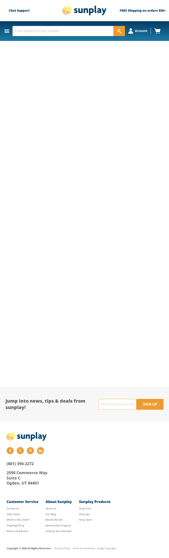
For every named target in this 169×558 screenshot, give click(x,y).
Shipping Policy (15, 525)
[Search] (119, 31)
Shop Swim (85, 519)
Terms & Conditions (83, 548)
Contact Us (13, 508)
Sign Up (150, 404)
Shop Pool (85, 508)
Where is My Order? (18, 519)
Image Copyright (106, 548)
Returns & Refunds (17, 531)
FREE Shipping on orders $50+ (143, 10)
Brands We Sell (54, 519)
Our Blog (51, 514)
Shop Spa (84, 514)
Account (141, 31)
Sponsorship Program (58, 525)
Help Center (13, 514)
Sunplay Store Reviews (59, 531)
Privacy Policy (62, 548)
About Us (51, 508)
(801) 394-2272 (20, 463)
